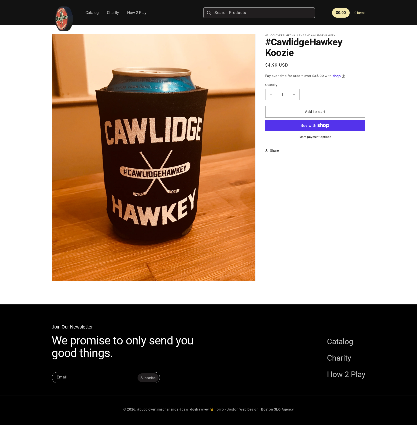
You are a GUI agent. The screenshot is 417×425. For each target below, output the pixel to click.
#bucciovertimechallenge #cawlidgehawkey (173, 409)
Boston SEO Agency (277, 409)
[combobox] (259, 13)
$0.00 (341, 12)
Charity (339, 358)
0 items (359, 13)
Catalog (340, 341)
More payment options (315, 137)
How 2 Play (346, 374)
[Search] (209, 13)
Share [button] (274, 150)
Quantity (271, 85)
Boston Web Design (242, 409)
